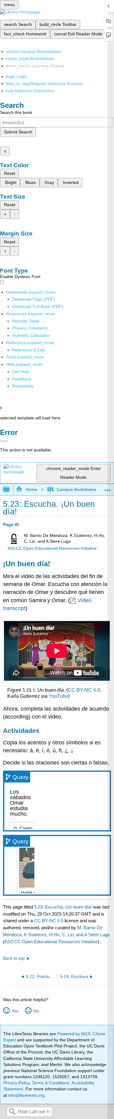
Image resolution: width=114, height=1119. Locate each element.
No (36, 1010)
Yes (15, 1010)
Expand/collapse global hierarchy (10, 489)
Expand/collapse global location (107, 488)
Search (12, 1112)
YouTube (58, 696)
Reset (9, 173)
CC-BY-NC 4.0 (84, 690)
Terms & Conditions (50, 1082)
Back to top (14, 958)
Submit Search (18, 131)
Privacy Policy (16, 1082)
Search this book (16, 112)
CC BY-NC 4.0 (48, 920)
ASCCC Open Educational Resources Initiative (52, 548)
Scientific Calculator (31, 335)
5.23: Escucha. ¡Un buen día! (63, 906)
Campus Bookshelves (78, 489)
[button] (21, 378)
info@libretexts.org (25, 1095)
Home (31, 489)
